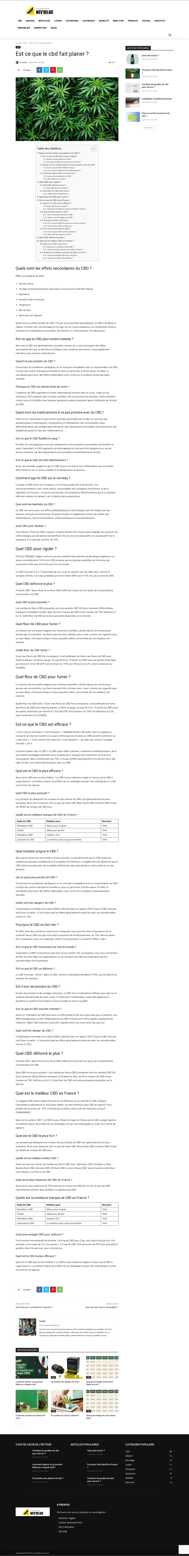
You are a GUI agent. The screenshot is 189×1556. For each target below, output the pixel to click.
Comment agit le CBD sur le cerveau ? (59, 173)
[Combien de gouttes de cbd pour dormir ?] (133, 88)
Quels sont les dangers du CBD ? (60, 217)
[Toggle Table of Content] (92, 148)
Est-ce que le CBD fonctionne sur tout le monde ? (66, 223)
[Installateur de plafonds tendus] (133, 102)
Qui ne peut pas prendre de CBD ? (60, 215)
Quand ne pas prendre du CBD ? (59, 159)
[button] (169, 34)
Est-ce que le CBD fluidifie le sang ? (61, 168)
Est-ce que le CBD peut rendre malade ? (60, 156)
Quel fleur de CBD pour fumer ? (57, 191)
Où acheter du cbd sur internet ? (65, 1415)
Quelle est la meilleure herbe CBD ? (60, 247)
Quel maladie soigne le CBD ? (56, 212)
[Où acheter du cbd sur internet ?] (67, 1401)
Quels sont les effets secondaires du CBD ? (59, 153)
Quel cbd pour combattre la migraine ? (34, 1307)
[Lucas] (17, 62)
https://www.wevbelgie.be (49, 1325)
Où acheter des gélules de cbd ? (65, 1382)
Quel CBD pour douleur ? (57, 179)
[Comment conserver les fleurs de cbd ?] (32, 1401)
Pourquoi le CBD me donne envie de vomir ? (64, 162)
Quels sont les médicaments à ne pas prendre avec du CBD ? (69, 165)
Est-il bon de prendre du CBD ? (57, 229)
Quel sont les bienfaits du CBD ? (59, 176)
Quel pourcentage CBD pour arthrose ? (62, 255)
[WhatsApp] (60, 70)
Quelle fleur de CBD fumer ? (58, 194)
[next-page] (22, 1425)
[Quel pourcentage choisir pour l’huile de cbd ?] (102, 1367)
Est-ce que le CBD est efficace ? (54, 200)
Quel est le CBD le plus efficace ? (57, 203)
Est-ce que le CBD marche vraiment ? (61, 232)
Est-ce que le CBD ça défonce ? (60, 226)
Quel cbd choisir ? (150, 55)
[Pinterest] (53, 70)
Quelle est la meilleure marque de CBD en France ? (66, 209)
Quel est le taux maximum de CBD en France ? (65, 249)
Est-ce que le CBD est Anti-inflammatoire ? (64, 170)
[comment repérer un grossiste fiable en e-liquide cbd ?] (32, 1367)
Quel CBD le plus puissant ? (58, 188)
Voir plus (148, 127)
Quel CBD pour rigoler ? (50, 182)
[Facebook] (39, 70)
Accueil (19, 43)
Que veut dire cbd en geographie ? (101, 1307)
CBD (25, 43)
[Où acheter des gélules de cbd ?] (67, 1367)
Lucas (24, 62)
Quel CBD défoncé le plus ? (54, 185)
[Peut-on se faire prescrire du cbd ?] (133, 117)
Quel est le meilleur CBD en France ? (56, 241)
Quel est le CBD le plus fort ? (55, 244)
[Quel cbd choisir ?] (133, 59)
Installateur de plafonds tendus (157, 99)
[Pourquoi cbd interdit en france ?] (133, 74)
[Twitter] (46, 70)
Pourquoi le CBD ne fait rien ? (56, 220)
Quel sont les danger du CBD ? (60, 234)
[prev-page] (17, 1425)
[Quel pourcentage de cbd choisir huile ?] (102, 1401)
